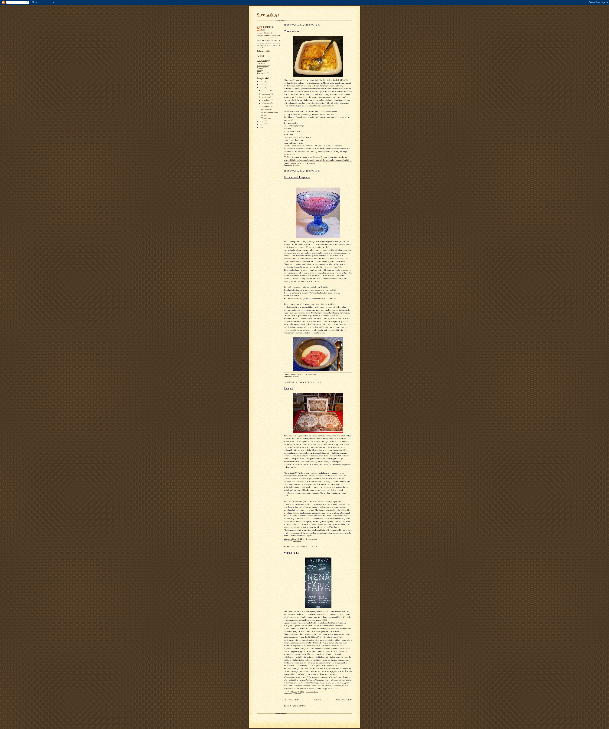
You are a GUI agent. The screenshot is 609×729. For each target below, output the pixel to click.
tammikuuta (266, 106)
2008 (262, 127)
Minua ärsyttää (262, 65)
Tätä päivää (261, 73)
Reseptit (260, 68)
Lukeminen (261, 63)
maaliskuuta (266, 100)
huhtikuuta (266, 97)
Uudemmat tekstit (291, 699)
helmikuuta (266, 103)
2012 (262, 84)
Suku (259, 70)
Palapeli (264, 115)
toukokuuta (266, 94)
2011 (262, 87)
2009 (262, 124)
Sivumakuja (268, 15)
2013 (262, 81)
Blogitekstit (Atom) (297, 705)
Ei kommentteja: (312, 374)
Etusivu (317, 699)
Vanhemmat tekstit (344, 699)
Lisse (262, 29)
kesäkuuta (265, 90)
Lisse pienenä (262, 60)
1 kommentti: (311, 163)
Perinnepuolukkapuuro (269, 112)
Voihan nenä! (266, 118)
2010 (262, 121)
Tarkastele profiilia (263, 51)
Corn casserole (266, 109)
